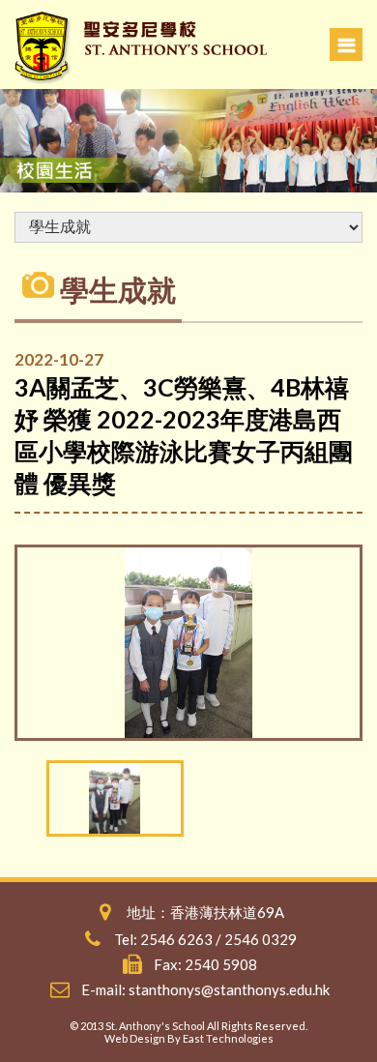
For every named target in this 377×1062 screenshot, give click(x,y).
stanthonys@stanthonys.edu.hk (229, 989)
